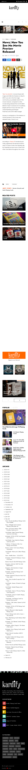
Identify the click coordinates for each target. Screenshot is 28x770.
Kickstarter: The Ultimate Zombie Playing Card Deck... (15, 622)
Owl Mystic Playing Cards (18, 432)
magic (15, 749)
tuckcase (13, 39)
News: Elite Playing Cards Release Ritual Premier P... (15, 618)
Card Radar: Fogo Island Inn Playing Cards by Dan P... (14, 541)
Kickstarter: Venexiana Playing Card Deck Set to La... (14, 572)
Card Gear (11, 746)
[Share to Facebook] (4, 60)
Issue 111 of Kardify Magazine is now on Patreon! (18, 441)
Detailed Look (21, 749)
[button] (4, 1)
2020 (5, 484)
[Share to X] (9, 60)
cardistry (5, 740)
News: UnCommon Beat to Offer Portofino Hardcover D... (13, 529)
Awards (14, 757)
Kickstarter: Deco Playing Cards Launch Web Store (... (15, 630)
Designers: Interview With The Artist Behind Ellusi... (14, 564)
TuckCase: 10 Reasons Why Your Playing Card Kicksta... (13, 544)
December (8, 502)
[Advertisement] (16, 15)
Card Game (12, 751)
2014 (5, 498)
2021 (5, 481)
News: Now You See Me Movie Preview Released (15, 641)
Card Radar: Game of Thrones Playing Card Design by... (15, 591)
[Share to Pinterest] (14, 60)
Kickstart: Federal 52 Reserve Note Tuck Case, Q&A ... (15, 576)
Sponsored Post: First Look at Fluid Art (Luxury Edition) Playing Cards (21, 32)
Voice (18, 743)
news (7, 39)
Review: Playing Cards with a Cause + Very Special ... (14, 614)
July (6, 514)
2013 (5, 500)
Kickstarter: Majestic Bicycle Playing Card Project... (14, 647)
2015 (5, 495)
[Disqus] (14, 263)
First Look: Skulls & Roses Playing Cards (7, 31)
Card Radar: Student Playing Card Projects (13, 587)
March (7, 655)
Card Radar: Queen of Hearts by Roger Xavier (15, 584)
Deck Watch (10, 754)
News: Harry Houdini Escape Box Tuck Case (15, 580)
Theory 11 (12, 141)
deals (16, 740)
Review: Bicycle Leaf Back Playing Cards (15, 645)
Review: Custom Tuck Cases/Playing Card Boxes (14, 548)
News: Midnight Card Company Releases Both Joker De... (13, 525)
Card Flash (12, 743)
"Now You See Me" (7, 94)
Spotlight (5, 746)
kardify (18, 751)
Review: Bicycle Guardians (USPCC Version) (14, 633)
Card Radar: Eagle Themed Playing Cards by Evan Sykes (14, 533)
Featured (11, 740)
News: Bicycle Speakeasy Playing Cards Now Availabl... (15, 521)
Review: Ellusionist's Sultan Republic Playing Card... (14, 610)
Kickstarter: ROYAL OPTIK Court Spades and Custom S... (15, 537)
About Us (4, 1)
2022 (5, 479)
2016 (5, 493)
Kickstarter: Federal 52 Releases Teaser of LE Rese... (15, 558)
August (7, 512)
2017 (5, 491)
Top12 (11, 749)
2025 (5, 472)
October (7, 507)
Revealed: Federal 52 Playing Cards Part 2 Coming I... (14, 637)
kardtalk (20, 754)
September (8, 509)
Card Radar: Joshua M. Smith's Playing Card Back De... (14, 595)
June (6, 516)
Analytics (18, 746)
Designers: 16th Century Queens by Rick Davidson (15, 603)
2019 (5, 486)
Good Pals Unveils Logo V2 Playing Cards (13, 428)
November (8, 505)
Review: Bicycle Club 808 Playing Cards (15, 562)
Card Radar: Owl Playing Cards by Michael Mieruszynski (14, 599)
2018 (5, 488)
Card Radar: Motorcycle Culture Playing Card (15, 552)
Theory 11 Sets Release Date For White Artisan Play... (15, 651)
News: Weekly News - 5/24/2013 (14, 555)
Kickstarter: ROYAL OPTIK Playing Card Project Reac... (15, 607)
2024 (5, 474)
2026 (5, 469)
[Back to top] (24, 766)
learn (4, 754)
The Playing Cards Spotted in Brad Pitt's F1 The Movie (19, 457)
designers (5, 749)
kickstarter (5, 738)
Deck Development (7, 757)
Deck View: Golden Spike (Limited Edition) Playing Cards (19, 449)
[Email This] (18, 60)
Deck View (16, 738)
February (7, 657)
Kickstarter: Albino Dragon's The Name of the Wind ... (15, 626)
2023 (5, 477)
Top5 (15, 754)
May (6, 519)
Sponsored (5, 751)
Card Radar (5, 743)
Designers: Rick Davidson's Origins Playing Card (14, 568)
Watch (22, 743)
